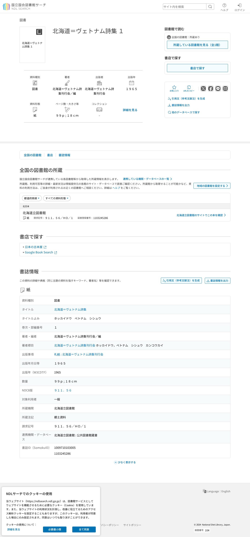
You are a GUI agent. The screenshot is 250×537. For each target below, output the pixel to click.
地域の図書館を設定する (211, 186)
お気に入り (174, 90)
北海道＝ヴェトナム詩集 (70, 309)
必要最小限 (54, 529)
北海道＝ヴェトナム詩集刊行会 (74, 345)
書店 (50, 155)
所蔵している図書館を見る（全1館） (197, 45)
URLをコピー (188, 90)
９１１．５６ (63, 390)
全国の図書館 (32, 155)
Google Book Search (39, 252)
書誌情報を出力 (181, 105)
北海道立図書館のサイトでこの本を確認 (200, 215)
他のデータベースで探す (186, 112)
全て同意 (84, 529)
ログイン (240, 10)
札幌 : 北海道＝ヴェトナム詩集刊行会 (78, 354)
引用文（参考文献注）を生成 (188, 98)
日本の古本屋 (34, 247)
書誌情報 (64, 155)
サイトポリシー (132, 525)
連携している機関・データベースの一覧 (146, 179)
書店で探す (197, 68)
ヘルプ (224, 10)
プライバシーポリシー (106, 525)
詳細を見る (130, 110)
